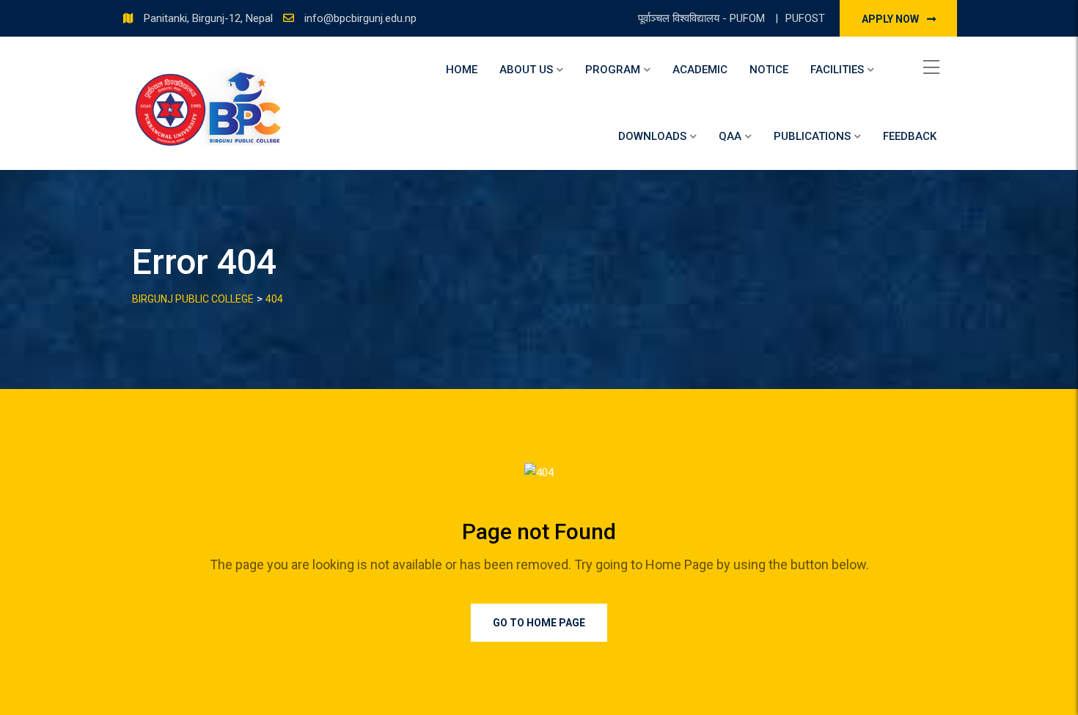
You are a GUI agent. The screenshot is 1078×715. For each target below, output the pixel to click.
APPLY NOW (891, 19)
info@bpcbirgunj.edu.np (360, 18)
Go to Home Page (539, 623)
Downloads (652, 136)
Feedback (909, 136)
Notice (768, 69)
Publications (812, 136)
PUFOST (805, 18)
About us (526, 69)
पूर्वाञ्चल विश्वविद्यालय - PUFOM (703, 18)
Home (461, 69)
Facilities (837, 69)
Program (612, 69)
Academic (699, 69)
